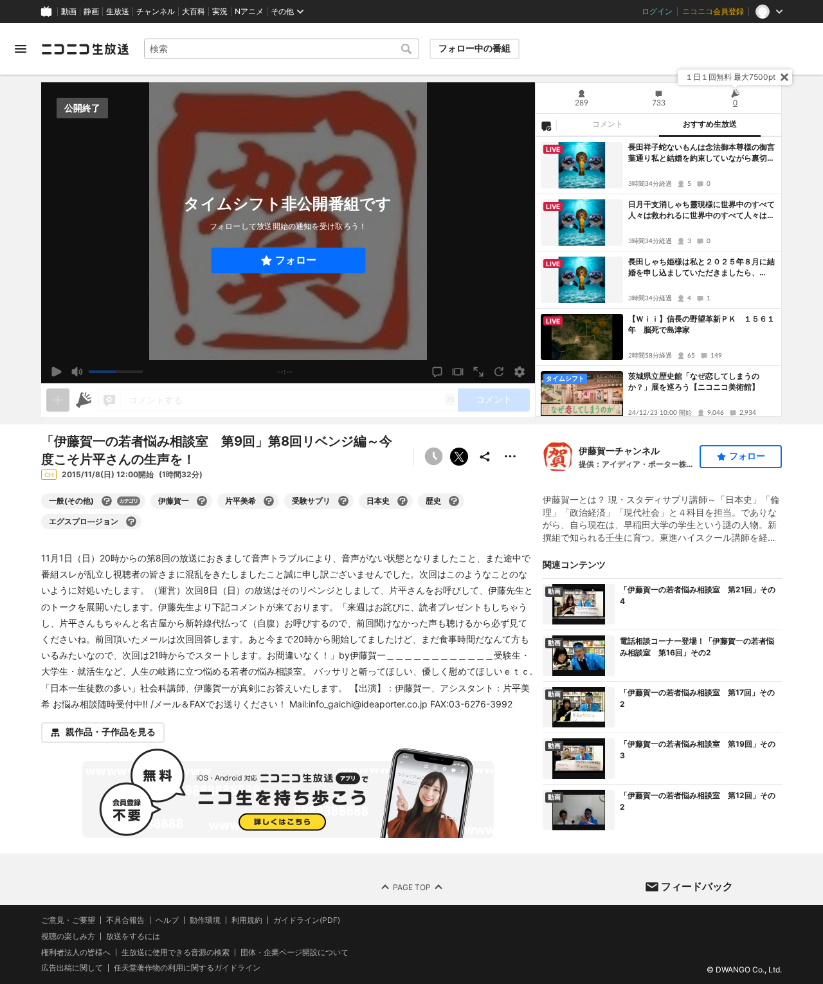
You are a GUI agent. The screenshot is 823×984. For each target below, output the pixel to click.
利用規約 (246, 920)
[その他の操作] (511, 457)
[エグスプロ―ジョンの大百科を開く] (131, 521)
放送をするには (133, 936)
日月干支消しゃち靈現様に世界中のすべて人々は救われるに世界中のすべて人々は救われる (701, 210)
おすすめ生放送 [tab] (710, 124)
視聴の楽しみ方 (68, 936)
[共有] (485, 457)
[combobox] (281, 49)
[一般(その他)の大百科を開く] (107, 501)
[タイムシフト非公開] (433, 457)
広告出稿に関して (72, 967)
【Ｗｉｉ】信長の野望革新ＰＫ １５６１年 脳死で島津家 (701, 324)
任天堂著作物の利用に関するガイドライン (187, 968)
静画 (91, 11)
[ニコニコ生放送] (85, 49)
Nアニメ (249, 11)
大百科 (193, 11)
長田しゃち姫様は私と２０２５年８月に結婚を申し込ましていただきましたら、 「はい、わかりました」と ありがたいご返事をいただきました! (701, 267)
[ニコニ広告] (83, 400)
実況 (220, 11)
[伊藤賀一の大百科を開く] (202, 501)
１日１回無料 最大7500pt (730, 77)
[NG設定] (546, 125)
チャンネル (155, 11)
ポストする (459, 457)
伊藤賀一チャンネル (619, 450)
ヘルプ (167, 920)
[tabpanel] (658, 276)
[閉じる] (784, 77)
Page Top (412, 886)
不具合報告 (125, 920)
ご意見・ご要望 (68, 920)
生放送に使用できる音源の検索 (176, 952)
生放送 (117, 11)
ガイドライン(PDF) (306, 920)
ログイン (657, 11)
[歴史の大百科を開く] (454, 501)
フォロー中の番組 (475, 48)
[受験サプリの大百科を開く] (343, 501)
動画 (69, 11)
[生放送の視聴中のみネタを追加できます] (57, 400)
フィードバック (697, 886)
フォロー (295, 260)
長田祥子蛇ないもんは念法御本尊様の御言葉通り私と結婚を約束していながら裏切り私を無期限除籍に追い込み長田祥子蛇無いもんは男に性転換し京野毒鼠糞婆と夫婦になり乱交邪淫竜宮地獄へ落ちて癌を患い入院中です (701, 153)
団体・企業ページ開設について (294, 952)
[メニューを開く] (20, 49)
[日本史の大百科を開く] (402, 501)
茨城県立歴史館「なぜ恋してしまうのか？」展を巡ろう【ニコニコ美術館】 (693, 381)
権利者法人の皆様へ (76, 951)
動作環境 (205, 920)
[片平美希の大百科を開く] (269, 501)
